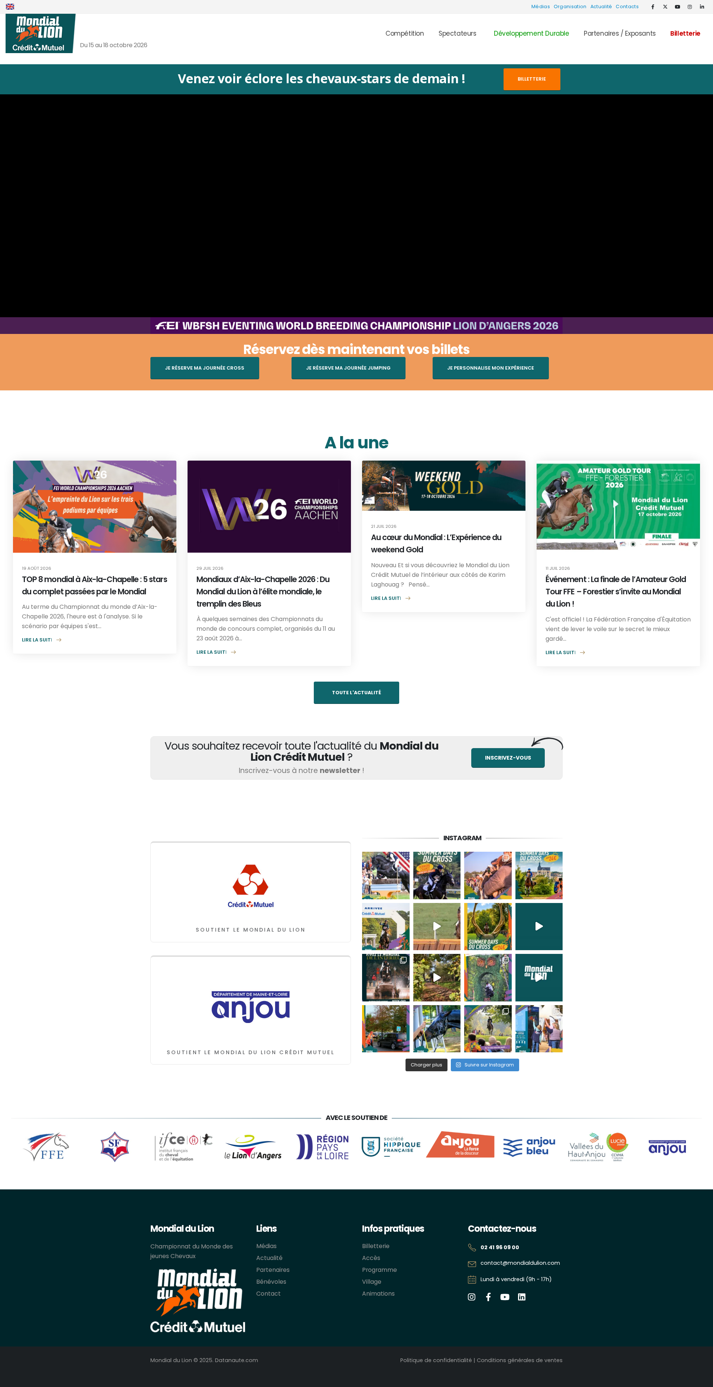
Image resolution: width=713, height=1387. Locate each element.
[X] (665, 6)
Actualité (601, 6)
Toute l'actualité (356, 692)
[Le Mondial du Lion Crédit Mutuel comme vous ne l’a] (488, 1029)
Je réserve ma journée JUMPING (348, 368)
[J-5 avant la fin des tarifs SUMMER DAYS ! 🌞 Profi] (437, 875)
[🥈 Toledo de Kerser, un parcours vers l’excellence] (437, 927)
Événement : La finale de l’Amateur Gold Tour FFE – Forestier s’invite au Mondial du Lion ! (616, 592)
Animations (378, 1293)
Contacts (627, 6)
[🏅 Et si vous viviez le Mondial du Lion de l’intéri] (386, 977)
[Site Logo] (41, 33)
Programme (379, 1270)
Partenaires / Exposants (620, 33)
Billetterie (685, 33)
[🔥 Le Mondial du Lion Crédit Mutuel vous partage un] (539, 927)
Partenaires (273, 1270)
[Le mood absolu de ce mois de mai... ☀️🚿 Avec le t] (437, 1029)
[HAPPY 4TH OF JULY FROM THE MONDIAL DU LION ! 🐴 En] (386, 875)
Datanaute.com (236, 1360)
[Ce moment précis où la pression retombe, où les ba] (386, 927)
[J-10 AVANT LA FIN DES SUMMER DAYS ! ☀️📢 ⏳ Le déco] (539, 875)
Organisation (570, 6)
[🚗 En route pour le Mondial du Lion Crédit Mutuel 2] (386, 1029)
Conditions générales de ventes (520, 1360)
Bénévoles (271, 1281)
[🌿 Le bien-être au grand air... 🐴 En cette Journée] (437, 977)
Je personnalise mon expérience (490, 368)
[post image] (94, 507)
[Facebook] (653, 6)
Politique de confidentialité (436, 1360)
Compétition (404, 33)
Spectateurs (457, 33)
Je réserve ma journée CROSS (204, 368)
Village (371, 1281)
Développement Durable (531, 33)
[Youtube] (677, 6)
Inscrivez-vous (508, 757)
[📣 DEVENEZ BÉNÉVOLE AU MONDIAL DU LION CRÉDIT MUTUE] (539, 1029)
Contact (268, 1293)
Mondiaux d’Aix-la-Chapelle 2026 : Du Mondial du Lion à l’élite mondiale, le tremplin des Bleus (262, 592)
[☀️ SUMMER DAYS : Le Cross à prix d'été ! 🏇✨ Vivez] (488, 927)
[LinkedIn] (702, 6)
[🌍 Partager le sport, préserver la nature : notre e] (539, 977)
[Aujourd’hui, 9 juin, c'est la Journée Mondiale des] (488, 977)
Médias (540, 6)
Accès (371, 1258)
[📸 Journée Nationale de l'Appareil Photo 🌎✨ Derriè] (488, 875)
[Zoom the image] (250, 858)
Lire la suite (37, 640)
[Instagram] (689, 6)
